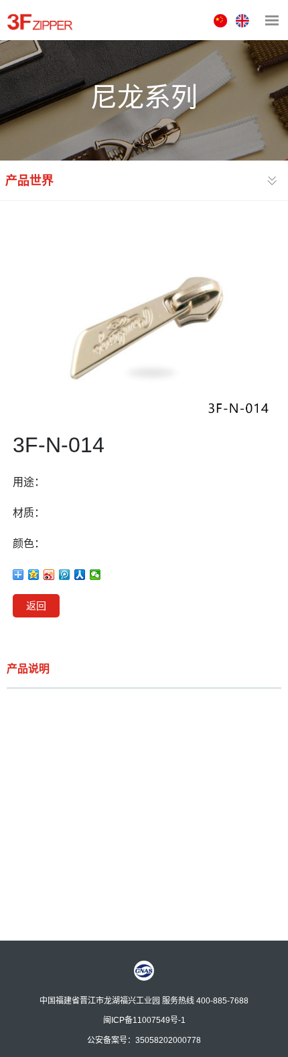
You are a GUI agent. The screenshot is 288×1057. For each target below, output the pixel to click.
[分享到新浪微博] (49, 574)
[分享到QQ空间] (34, 574)
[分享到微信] (95, 574)
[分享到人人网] (80, 574)
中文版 (222, 20)
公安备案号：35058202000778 (144, 1040)
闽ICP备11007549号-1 (144, 1020)
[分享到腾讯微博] (64, 574)
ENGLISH (244, 20)
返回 (36, 605)
